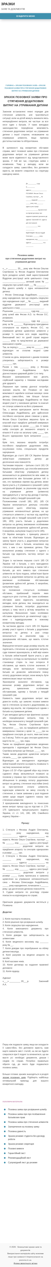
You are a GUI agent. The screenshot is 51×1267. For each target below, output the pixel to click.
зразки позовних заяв (14, 1077)
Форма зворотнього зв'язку (25, 1263)
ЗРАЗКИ (8, 4)
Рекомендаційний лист (19, 1158)
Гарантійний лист (16, 1153)
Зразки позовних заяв (26, 85)
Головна (10, 85)
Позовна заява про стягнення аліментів (28, 1122)
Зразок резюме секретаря (21, 1144)
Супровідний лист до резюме (22, 1162)
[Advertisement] (25, 48)
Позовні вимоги (16, 1148)
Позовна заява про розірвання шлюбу (27, 1109)
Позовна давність (17, 1131)
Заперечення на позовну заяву (23, 1127)
